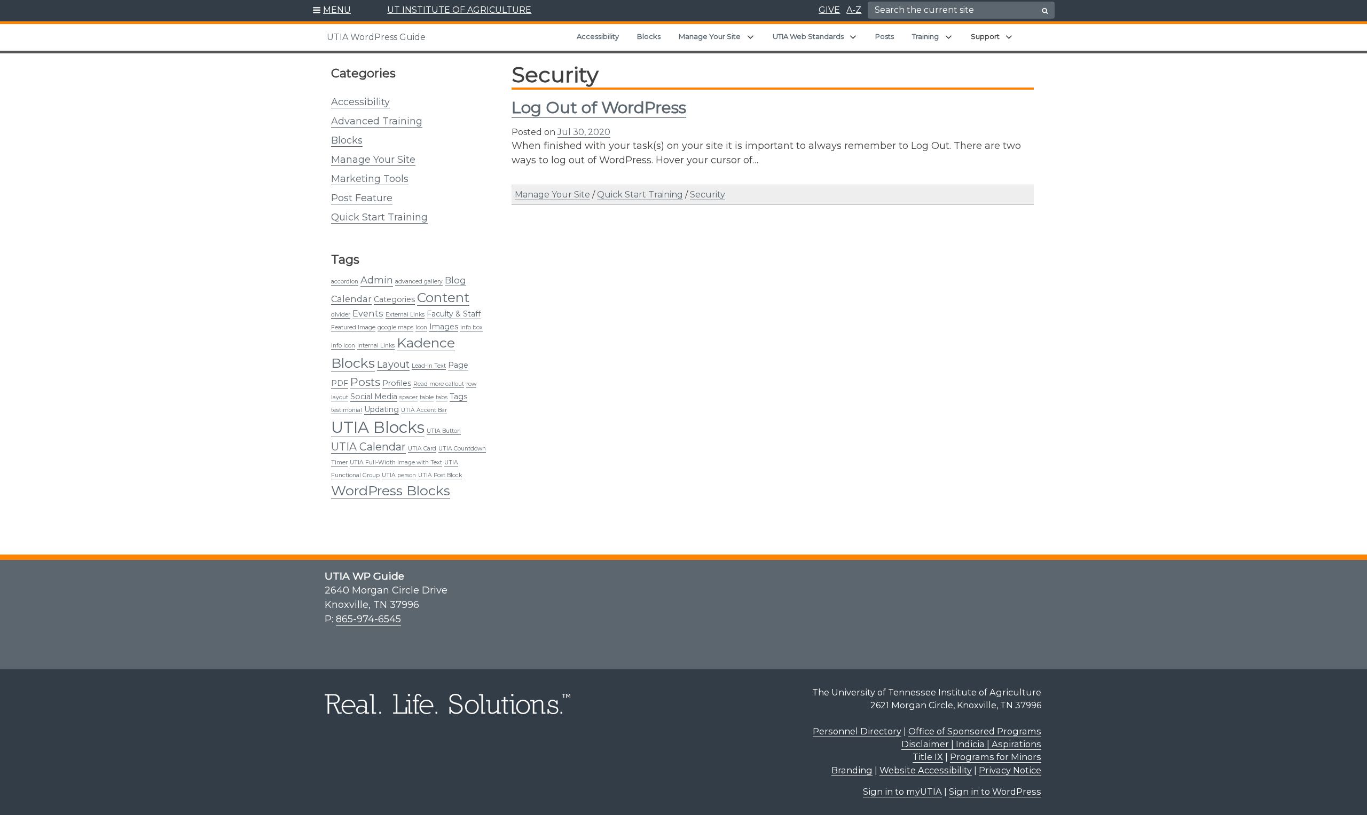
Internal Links (376, 345)
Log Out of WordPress (599, 107)
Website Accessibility (925, 770)
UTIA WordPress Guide (376, 37)
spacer (408, 397)
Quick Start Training (379, 217)
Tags (458, 396)
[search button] (1045, 11)
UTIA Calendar (368, 446)
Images (443, 326)
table (427, 397)
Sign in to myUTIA (902, 791)
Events (367, 313)
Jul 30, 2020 (583, 132)
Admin (376, 280)
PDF (339, 383)
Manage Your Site (710, 36)
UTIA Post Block (440, 475)
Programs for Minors (995, 756)
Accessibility (598, 36)
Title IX (928, 756)
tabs (441, 397)
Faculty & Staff (454, 314)
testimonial (346, 410)
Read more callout (438, 384)
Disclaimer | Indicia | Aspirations (971, 744)
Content (443, 297)
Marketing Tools (369, 179)
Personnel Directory (857, 731)
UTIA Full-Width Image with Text (396, 462)
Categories (394, 299)
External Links (405, 314)
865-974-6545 (368, 619)
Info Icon (343, 345)
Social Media (373, 396)
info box (471, 327)
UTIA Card (422, 448)
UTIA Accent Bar (424, 410)
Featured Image (353, 327)
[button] (332, 10)
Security (707, 194)
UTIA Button (444, 431)
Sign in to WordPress (995, 791)
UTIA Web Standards (808, 36)
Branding (852, 770)
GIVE (829, 10)
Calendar (351, 299)
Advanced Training (376, 121)
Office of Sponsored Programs (974, 731)
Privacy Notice (1010, 770)
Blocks (649, 36)
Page (458, 365)
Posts (884, 36)
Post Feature (361, 198)
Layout (393, 364)
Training (925, 36)
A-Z (853, 10)
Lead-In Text (429, 365)
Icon (421, 327)
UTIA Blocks (378, 427)
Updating (381, 409)
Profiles (396, 383)
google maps (395, 327)
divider (340, 314)
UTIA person (399, 475)
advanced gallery (419, 281)
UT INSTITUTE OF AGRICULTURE (459, 10)
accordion (344, 281)
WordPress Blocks (390, 490)
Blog (455, 280)
